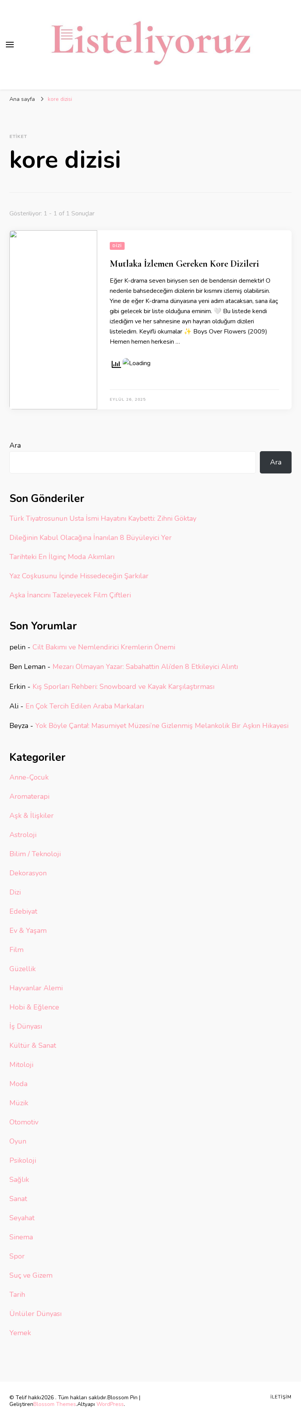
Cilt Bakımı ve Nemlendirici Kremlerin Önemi (104, 647)
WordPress (110, 1404)
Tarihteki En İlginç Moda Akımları (61, 556)
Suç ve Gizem (31, 1275)
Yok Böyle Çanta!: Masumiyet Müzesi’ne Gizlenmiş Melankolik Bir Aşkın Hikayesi (161, 725)
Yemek (20, 1333)
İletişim (281, 1397)
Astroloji (22, 834)
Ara (15, 445)
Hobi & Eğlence (34, 1007)
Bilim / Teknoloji (35, 854)
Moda (18, 1083)
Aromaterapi (29, 796)
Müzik (18, 1103)
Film (16, 949)
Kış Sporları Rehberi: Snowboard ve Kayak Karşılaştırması (123, 686)
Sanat (18, 1198)
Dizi (117, 246)
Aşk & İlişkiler (31, 815)
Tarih (17, 1294)
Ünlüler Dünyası (35, 1313)
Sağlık (19, 1179)
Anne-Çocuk (29, 777)
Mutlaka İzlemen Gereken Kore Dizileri (184, 263)
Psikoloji (22, 1160)
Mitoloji (21, 1064)
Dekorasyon (28, 873)
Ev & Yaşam (28, 930)
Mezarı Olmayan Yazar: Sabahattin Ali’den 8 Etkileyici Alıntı (145, 666)
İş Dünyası (25, 1026)
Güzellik (22, 969)
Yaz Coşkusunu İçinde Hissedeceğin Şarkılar (79, 576)
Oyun (17, 1141)
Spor (17, 1256)
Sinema (21, 1237)
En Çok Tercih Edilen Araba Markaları (84, 706)
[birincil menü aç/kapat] (10, 44)
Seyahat (21, 1218)
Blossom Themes (54, 1404)
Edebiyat (23, 911)
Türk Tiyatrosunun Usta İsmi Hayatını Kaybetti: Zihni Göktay (102, 518)
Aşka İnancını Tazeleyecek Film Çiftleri (70, 595)
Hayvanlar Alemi (36, 988)
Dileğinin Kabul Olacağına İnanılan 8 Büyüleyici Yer (90, 537)
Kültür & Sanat (32, 1045)
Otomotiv (23, 1122)
